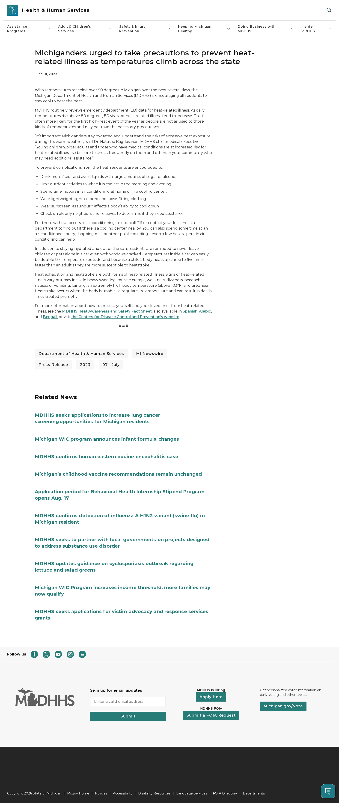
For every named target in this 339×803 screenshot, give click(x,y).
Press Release (53, 365)
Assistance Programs (17, 28)
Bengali (50, 317)
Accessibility (122, 793)
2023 (85, 365)
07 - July (111, 365)
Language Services (191, 793)
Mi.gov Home (78, 793)
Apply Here (211, 697)
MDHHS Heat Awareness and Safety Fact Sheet (107, 311)
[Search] (329, 10)
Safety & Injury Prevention (132, 28)
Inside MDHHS (308, 28)
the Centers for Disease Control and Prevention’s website (125, 317)
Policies (101, 793)
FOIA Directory (225, 793)
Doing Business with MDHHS (257, 28)
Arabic (205, 311)
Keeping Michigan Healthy (194, 28)
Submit (128, 716)
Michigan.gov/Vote (283, 706)
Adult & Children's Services (74, 28)
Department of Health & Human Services (81, 353)
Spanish (190, 311)
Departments (254, 793)
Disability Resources (154, 793)
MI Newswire (149, 353)
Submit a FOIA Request (211, 715)
